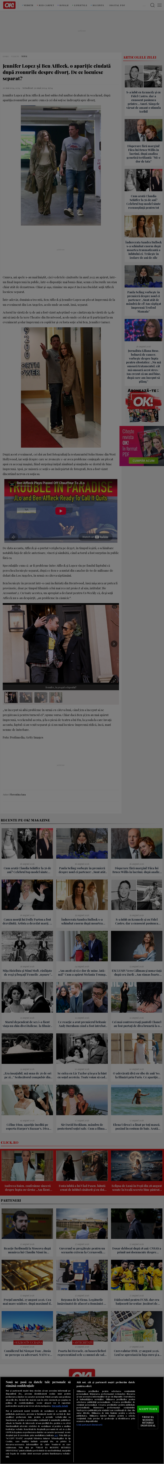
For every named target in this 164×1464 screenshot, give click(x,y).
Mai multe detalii (60, 1405)
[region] (82, 1420)
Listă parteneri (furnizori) (89, 1424)
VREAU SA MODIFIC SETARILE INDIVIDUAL (148, 1421)
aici (56, 1435)
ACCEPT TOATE (148, 1409)
